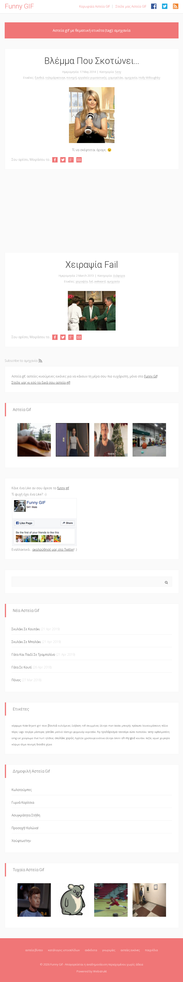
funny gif (63, 488)
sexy (151, 732)
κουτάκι (140, 738)
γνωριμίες (108, 950)
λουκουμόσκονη (151, 725)
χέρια (49, 744)
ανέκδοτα (91, 950)
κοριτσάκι (90, 731)
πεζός (149, 738)
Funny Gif (150, 376)
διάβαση (76, 725)
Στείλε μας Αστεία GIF (131, 6)
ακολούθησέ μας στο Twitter (53, 549)
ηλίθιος (49, 738)
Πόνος (16, 680)
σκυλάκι (60, 738)
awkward (100, 281)
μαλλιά (59, 731)
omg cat (16, 738)
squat (156, 738)
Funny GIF (19, 6)
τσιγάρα (29, 731)
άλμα (23, 744)
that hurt (39, 738)
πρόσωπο (136, 725)
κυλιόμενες (64, 725)
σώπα (132, 731)
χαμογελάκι (115, 78)
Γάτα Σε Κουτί (22, 667)
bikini (117, 738)
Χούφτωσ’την (21, 841)
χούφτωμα (27, 738)
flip (98, 731)
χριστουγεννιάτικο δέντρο (98, 738)
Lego (21, 731)
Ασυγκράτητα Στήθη (26, 815)
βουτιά (52, 725)
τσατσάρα (123, 731)
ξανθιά (39, 78)
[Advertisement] (92, 211)
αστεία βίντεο (34, 950)
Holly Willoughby (149, 78)
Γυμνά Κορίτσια (23, 802)
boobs (41, 744)
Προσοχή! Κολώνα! (25, 828)
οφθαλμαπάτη (162, 731)
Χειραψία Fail (91, 264)
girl (39, 725)
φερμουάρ (78, 731)
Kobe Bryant (29, 725)
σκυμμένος (93, 725)
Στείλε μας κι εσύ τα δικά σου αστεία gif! (41, 382)
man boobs (114, 725)
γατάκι (50, 732)
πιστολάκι (141, 731)
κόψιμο (16, 744)
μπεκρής (126, 725)
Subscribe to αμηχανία (21, 360)
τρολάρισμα (109, 732)
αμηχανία (131, 78)
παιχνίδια (151, 950)
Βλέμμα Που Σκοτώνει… (91, 61)
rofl (84, 725)
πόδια (165, 725)
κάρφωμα (17, 725)
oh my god (128, 738)
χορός (70, 738)
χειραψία (82, 281)
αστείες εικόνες (130, 950)
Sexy (118, 72)
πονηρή (72, 78)
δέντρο (103, 725)
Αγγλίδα (79, 738)
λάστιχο (68, 731)
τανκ (44, 725)
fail (91, 281)
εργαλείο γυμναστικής (92, 78)
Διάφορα (119, 276)
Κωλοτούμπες (22, 790)
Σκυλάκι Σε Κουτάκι (26, 629)
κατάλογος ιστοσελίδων (64, 950)
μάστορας (39, 731)
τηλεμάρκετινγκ (55, 78)
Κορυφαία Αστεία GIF (94, 6)
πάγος (15, 731)
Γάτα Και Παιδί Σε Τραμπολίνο (33, 654)
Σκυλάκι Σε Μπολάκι (26, 642)
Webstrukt (100, 971)
